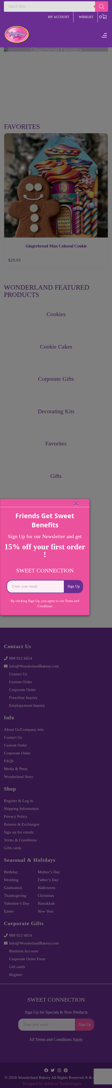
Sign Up (73, 586)
